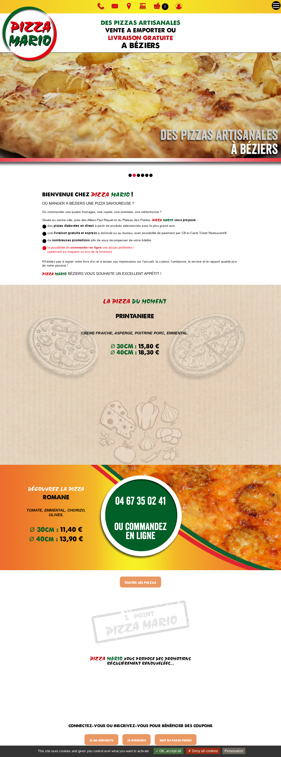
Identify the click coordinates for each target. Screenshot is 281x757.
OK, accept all (170, 751)
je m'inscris (136, 740)
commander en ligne (86, 247)
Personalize (234, 751)
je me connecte (101, 740)
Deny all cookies (204, 751)
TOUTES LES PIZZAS (140, 583)
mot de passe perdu (176, 740)
